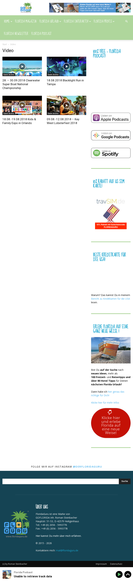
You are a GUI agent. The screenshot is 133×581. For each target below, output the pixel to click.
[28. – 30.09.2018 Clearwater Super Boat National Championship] (22, 66)
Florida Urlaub (49, 21)
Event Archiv (8, 74)
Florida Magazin (25, 21)
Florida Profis (103, 21)
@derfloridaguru (87, 466)
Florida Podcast (41, 34)
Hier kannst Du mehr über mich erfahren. (58, 535)
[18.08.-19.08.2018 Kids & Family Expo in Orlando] (22, 105)
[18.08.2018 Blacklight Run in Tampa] (66, 66)
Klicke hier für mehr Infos (105, 402)
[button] (126, 21)
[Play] (120, 574)
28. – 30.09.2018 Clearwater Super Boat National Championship (21, 84)
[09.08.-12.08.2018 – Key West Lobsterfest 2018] (66, 105)
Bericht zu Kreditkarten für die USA (110, 298)
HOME (7, 21)
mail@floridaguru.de (67, 550)
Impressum (101, 563)
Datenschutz (116, 563)
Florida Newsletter (16, 34)
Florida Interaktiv (76, 21)
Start (4, 44)
